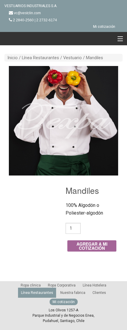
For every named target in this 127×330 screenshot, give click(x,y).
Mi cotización (104, 27)
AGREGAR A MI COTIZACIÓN (92, 246)
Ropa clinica (31, 285)
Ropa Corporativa (62, 285)
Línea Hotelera (94, 285)
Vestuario (72, 57)
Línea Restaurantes (40, 57)
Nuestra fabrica (72, 293)
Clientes (99, 293)
